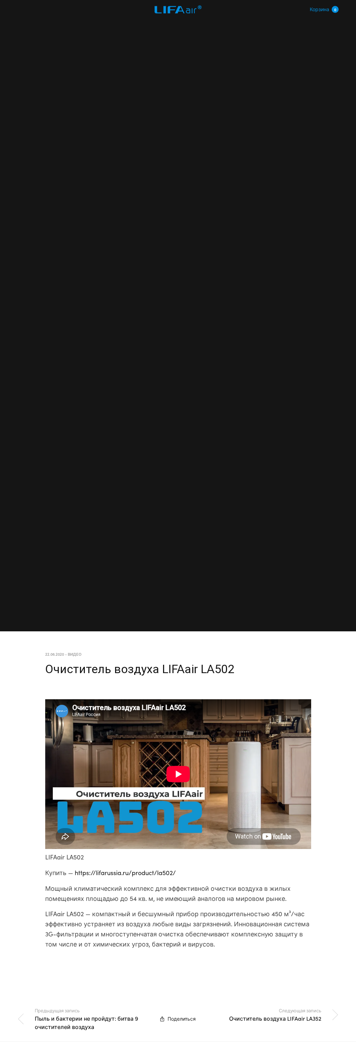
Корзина (323, 9)
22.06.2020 (54, 654)
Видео (75, 654)
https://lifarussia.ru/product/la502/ (125, 872)
